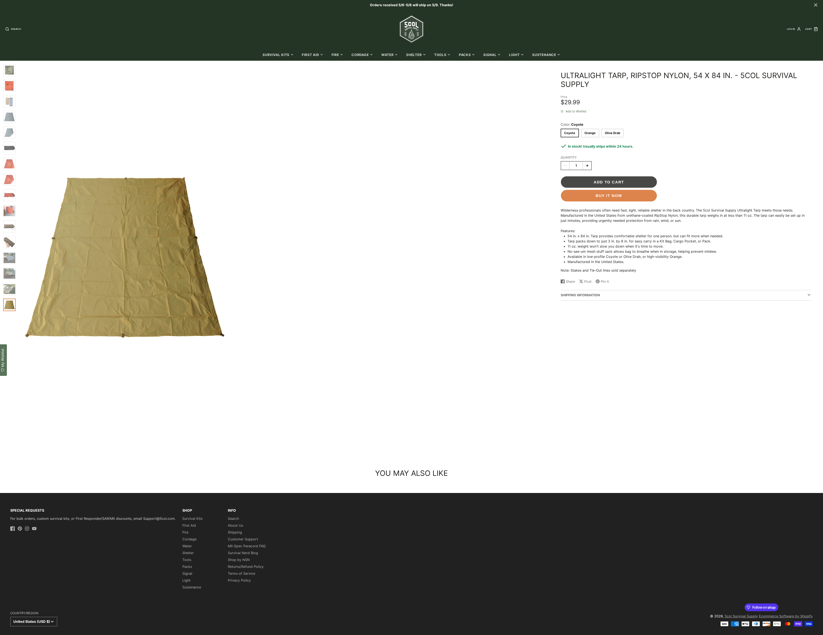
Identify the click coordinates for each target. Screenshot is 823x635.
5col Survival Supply (741, 616)
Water (387, 55)
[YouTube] (34, 528)
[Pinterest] (20, 528)
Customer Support (243, 539)
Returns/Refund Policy (246, 566)
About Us (235, 525)
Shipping (235, 532)
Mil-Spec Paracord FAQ (247, 546)
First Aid (310, 55)
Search (233, 518)
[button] (573, 110)
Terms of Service (241, 573)
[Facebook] (12, 528)
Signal (490, 55)
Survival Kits (276, 55)
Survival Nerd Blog (243, 553)
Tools (440, 55)
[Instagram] (27, 528)
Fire (335, 55)
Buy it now (609, 195)
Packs (465, 55)
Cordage (360, 55)
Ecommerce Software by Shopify (786, 616)
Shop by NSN (239, 560)
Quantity (569, 157)
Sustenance (544, 55)
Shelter (414, 55)
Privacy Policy (239, 580)
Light (514, 55)
